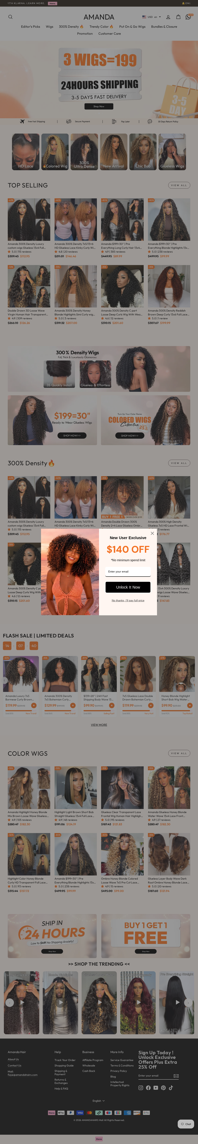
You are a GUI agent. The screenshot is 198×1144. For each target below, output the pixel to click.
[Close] (152, 533)
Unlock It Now (128, 587)
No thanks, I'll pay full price (128, 600)
